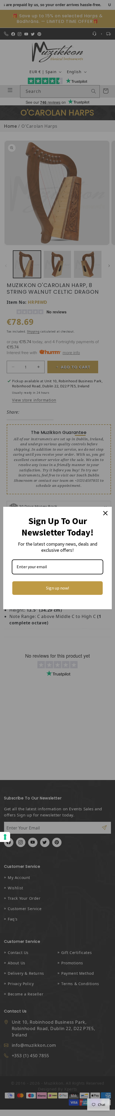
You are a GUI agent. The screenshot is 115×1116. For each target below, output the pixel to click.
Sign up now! (57, 588)
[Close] (105, 513)
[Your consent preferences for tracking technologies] (5, 837)
